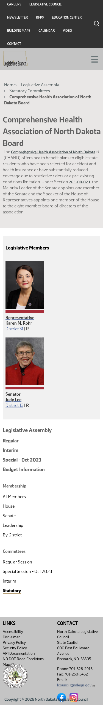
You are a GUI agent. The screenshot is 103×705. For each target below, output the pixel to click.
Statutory (12, 590)
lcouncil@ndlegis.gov (74, 685)
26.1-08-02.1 (79, 182)
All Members (14, 496)
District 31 (14, 328)
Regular (11, 441)
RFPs (40, 17)
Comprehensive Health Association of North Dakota (53, 152)
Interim (10, 450)
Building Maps (18, 31)
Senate (9, 515)
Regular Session (17, 562)
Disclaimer (11, 637)
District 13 (14, 405)
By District (12, 534)
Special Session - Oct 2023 (27, 571)
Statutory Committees (29, 90)
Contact (14, 44)
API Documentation (19, 653)
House (9, 506)
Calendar (46, 31)
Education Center (67, 17)
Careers (14, 4)
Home (10, 84)
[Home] (15, 59)
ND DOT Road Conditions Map (23, 662)
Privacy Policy (14, 642)
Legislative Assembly (40, 84)
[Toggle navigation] (92, 58)
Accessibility (13, 631)
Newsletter (17, 17)
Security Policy (15, 648)
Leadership (13, 525)
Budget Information (24, 469)
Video (67, 31)
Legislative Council (45, 4)
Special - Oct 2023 (22, 460)
